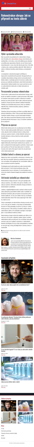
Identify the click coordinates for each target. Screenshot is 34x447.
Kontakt (3, 438)
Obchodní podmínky (6, 431)
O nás (2, 428)
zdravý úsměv (4, 232)
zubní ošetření (26, 230)
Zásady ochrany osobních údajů (9, 433)
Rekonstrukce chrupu (8, 230)
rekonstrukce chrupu (17, 59)
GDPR (2, 435)
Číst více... (3, 290)
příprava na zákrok (18, 230)
